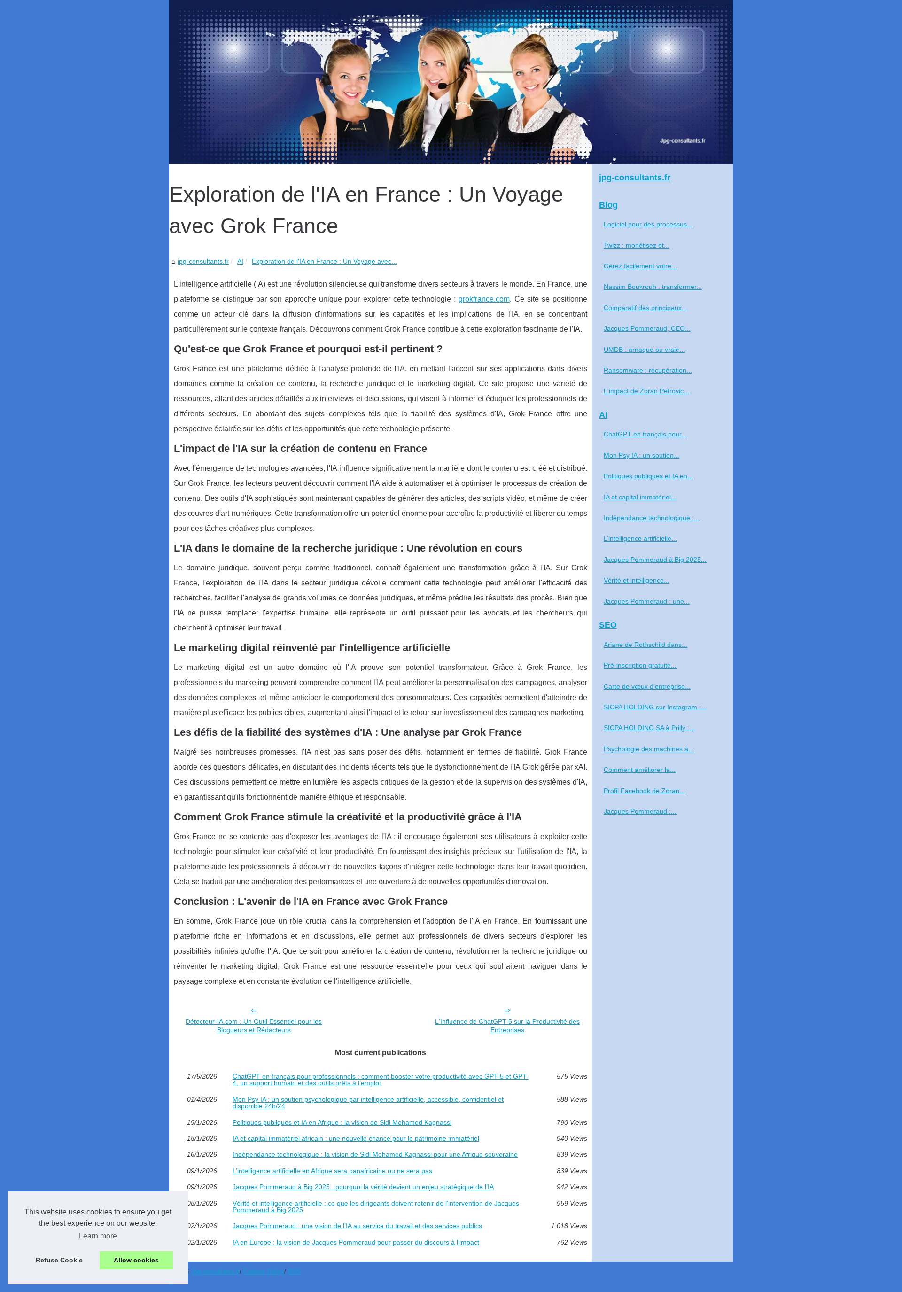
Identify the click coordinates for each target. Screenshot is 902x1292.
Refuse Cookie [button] (59, 1260)
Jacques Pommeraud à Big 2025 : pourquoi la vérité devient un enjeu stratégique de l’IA (363, 1186)
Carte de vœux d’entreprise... (647, 686)
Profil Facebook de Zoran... (644, 790)
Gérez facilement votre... (640, 266)
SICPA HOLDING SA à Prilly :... (649, 728)
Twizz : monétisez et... (636, 245)
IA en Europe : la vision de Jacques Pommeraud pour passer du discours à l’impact (356, 1242)
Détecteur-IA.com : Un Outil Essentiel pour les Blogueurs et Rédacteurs (254, 1026)
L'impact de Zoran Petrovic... (646, 391)
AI (240, 261)
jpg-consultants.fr (203, 261)
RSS (294, 1271)
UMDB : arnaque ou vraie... (644, 349)
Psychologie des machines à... (649, 749)
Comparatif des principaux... (645, 307)
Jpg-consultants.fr (215, 1271)
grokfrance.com (484, 299)
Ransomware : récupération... (648, 370)
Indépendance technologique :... (652, 517)
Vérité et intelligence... (636, 580)
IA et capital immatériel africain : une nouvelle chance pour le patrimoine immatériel (356, 1138)
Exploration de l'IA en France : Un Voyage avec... (324, 261)
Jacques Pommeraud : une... (647, 601)
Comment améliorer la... (640, 769)
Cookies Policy (263, 1271)
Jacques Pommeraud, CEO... (647, 328)
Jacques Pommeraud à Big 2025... (655, 559)
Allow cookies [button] (136, 1260)
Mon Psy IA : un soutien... (641, 455)
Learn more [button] (98, 1236)
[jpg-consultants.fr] (451, 82)
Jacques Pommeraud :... (640, 811)
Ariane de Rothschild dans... (645, 644)
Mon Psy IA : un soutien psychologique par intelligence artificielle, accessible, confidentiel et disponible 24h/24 (368, 1103)
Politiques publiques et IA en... (648, 476)
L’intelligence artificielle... (640, 538)
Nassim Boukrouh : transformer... (653, 286)
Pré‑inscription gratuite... (640, 665)
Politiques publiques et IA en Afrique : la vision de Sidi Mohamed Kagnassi (342, 1122)
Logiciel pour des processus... (648, 224)
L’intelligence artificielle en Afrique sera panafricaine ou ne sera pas (332, 1170)
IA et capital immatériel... (640, 497)
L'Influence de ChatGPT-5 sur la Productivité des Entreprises (507, 1026)
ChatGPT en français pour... (645, 434)
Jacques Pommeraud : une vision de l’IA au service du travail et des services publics (357, 1225)
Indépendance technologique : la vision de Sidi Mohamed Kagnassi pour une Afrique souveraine (375, 1154)
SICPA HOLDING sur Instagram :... (655, 707)
